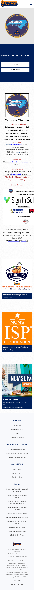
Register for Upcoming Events (13, 407)
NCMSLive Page (22, 402)
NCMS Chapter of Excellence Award (17, 522)
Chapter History (17, 469)
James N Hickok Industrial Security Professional (17, 502)
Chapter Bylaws (17, 473)
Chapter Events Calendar (17, 449)
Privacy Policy (17, 580)
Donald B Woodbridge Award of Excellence (17, 490)
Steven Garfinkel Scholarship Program (17, 508)
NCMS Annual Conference (17, 457)
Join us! (15, 64)
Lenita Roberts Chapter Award (17, 513)
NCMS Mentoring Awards (17, 531)
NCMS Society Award (17, 535)
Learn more (15, 70)
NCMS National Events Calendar (17, 453)
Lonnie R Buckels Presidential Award (17, 496)
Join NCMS (17, 425)
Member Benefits (17, 429)
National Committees (17, 437)
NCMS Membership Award (17, 527)
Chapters (17, 433)
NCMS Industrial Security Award (17, 517)
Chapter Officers (17, 477)
